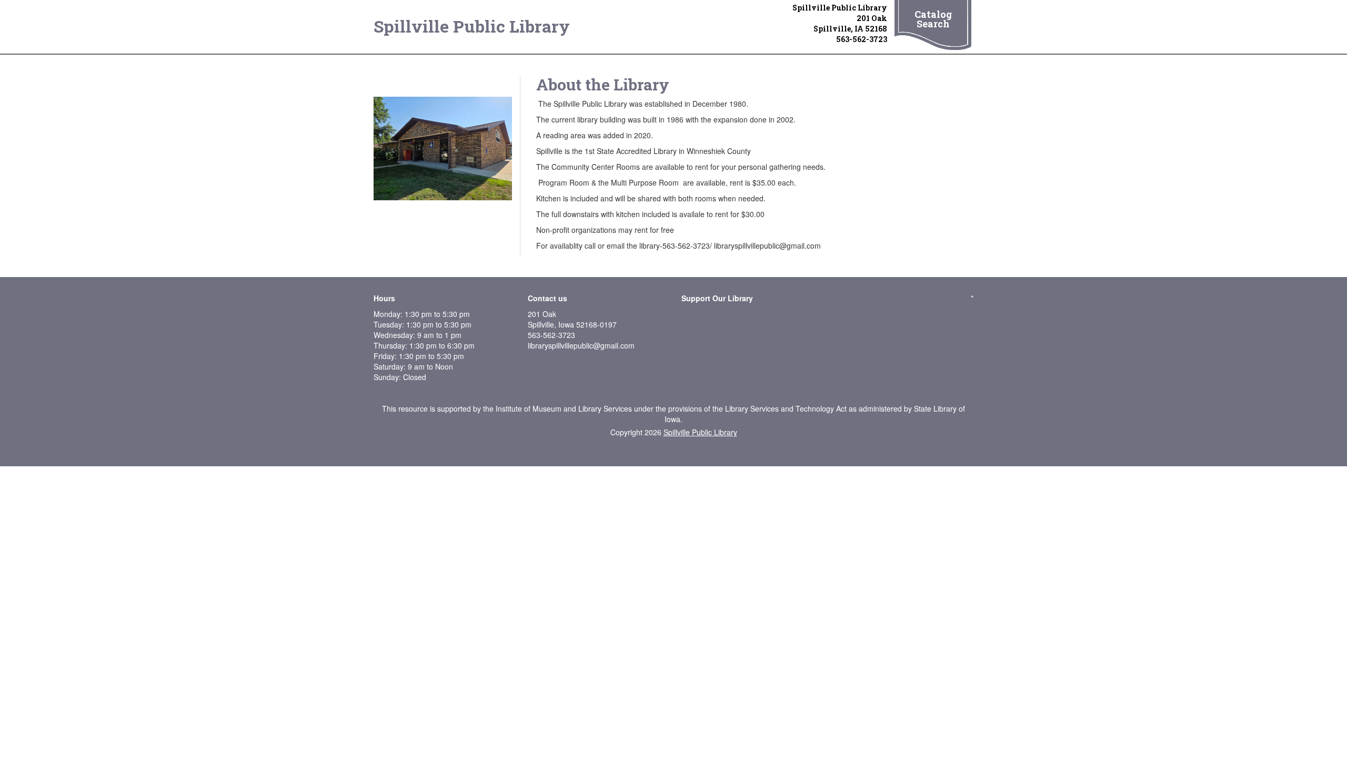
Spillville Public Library (472, 26)
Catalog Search (933, 19)
